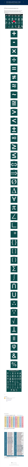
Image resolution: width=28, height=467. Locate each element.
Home (7, 3)
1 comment (7, 429)
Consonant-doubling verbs (10, 457)
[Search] (23, 2)
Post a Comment (7, 458)
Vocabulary (10, 3)
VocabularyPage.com (13, 2)
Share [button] (4, 394)
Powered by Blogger (15, 462)
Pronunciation (17, 3)
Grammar (13, 3)
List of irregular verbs (9, 428)
